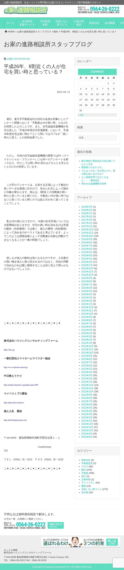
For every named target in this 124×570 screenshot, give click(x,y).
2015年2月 (86, 300)
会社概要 (110, 23)
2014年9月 (86, 317)
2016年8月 (86, 242)
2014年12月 (87, 307)
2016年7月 (86, 245)
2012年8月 (86, 398)
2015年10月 (87, 274)
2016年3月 (86, 258)
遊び (83, 476)
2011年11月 (87, 427)
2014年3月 (86, 336)
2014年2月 (86, 339)
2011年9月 (86, 433)
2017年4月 (86, 216)
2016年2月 (86, 262)
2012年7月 (86, 401)
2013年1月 (86, 381)
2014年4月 (86, 333)
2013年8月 (86, 359)
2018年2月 (86, 210)
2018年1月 (86, 213)
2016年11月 (87, 232)
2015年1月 (86, 304)
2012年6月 (86, 404)
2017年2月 (86, 223)
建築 (83, 486)
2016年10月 (87, 236)
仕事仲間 (85, 479)
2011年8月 (86, 437)
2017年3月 (86, 219)
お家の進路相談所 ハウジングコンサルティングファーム (25, 10)
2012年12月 (87, 385)
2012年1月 (86, 420)
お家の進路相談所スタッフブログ (34, 31)
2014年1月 (86, 343)
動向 (56, 31)
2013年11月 (87, 349)
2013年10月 (87, 352)
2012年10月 (87, 391)
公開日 (18, 59)
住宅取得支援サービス (27, 23)
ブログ (84, 466)
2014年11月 (87, 310)
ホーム (10, 23)
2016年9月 (86, 239)
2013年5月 (86, 368)
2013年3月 (86, 375)
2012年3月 (86, 414)
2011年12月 (87, 424)
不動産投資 (87, 463)
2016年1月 (86, 265)
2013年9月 (86, 356)
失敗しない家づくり (62, 23)
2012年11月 (87, 388)
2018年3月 (86, 206)
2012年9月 (86, 394)
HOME (11, 31)
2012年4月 (86, 411)
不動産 (84, 473)
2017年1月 (86, 226)
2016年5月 (86, 252)
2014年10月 (87, 313)
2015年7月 (86, 284)
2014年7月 (86, 323)
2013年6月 (86, 365)
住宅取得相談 (45, 23)
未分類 (84, 492)
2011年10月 (87, 430)
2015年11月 (87, 271)
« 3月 (80, 115)
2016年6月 (86, 249)
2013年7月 (86, 362)
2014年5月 (86, 330)
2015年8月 (86, 281)
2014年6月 (86, 326)
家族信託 (94, 23)
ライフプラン (88, 482)
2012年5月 (86, 407)
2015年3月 (86, 297)
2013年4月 (86, 372)
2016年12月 (87, 229)
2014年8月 (86, 320)
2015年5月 (86, 291)
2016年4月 (86, 255)
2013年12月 (87, 346)
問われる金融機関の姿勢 (93, 183)
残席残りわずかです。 (92, 167)
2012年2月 (86, 417)
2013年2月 (86, 378)
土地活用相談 (79, 23)
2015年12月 (87, 268)
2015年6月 (86, 287)
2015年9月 (86, 278)
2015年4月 (86, 294)
